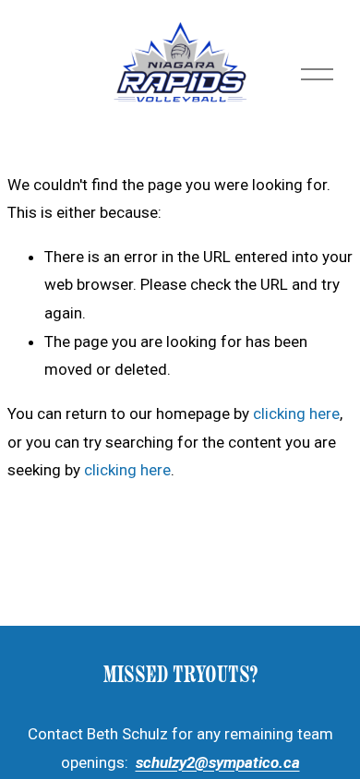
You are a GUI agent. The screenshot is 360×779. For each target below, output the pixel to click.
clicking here (296, 413)
